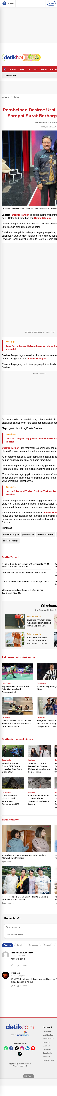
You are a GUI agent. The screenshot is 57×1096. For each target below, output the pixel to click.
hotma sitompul (45, 534)
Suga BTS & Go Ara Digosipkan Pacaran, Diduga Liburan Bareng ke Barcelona (39, 767)
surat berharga (10, 541)
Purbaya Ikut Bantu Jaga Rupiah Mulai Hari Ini (24, 573)
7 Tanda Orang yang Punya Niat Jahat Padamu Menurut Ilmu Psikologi (24, 856)
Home (13, 69)
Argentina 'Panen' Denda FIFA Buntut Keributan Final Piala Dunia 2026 (12, 767)
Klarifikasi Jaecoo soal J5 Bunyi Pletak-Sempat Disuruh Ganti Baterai (38, 799)
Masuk (51, 3)
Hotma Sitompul (43, 218)
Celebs (22, 69)
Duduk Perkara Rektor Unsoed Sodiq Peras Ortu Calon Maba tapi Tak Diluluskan (16, 723)
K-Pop (44, 69)
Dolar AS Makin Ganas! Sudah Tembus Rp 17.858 (25, 581)
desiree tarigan (11, 534)
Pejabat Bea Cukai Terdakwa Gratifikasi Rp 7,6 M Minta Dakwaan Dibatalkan (25, 565)
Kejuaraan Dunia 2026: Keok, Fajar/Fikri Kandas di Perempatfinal (15, 689)
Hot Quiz (33, 69)
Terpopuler (10, 75)
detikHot (6, 97)
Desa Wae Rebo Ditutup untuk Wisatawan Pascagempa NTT (10, 799)
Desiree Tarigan (20, 215)
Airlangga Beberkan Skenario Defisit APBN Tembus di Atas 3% (22, 591)
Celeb (16, 97)
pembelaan (28, 534)
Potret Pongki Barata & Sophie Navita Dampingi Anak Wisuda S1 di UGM (25, 898)
